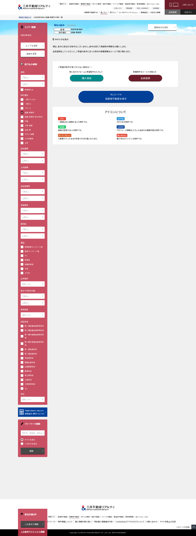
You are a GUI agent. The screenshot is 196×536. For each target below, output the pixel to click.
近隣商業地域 (30, 366)
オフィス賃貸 (96, 4)
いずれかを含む (31, 443)
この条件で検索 (32, 524)
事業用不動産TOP (91, 12)
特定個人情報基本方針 (103, 521)
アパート (28, 108)
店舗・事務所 (29, 112)
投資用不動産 (74, 4)
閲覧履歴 (129, 8)
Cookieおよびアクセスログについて (129, 521)
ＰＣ (26, 255)
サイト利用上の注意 (167, 521)
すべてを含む (30, 439)
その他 (27, 273)
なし (26, 388)
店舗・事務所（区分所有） (34, 116)
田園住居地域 (30, 362)
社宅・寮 (28, 130)
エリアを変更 (31, 45)
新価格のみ (29, 89)
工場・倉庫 (29, 125)
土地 (26, 143)
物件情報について (64, 521)
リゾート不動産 (118, 4)
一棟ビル (28, 103)
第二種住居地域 (31, 353)
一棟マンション (30, 99)
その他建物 (29, 138)
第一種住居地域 (31, 349)
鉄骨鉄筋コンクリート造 (34, 247)
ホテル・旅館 (29, 134)
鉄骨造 (27, 260)
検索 (31, 451)
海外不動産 (107, 4)
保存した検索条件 (142, 8)
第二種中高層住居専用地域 (34, 343)
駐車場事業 (141, 4)
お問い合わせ (187, 4)
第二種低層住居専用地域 (34, 330)
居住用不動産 (130, 4)
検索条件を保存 (161, 27)
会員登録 (173, 12)
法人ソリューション (153, 4)
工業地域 (28, 379)
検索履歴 (156, 8)
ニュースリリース (48, 521)
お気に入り (117, 8)
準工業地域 (29, 375)
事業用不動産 (85, 4)
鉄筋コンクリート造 (32, 251)
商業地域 (28, 371)
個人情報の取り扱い (82, 521)
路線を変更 (32, 53)
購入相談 (86, 78)
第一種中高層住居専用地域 (34, 336)
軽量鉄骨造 (29, 264)
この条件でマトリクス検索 (33, 531)
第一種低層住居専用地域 (34, 326)
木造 (26, 268)
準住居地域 (29, 358)
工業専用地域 (30, 384)
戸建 (26, 121)
